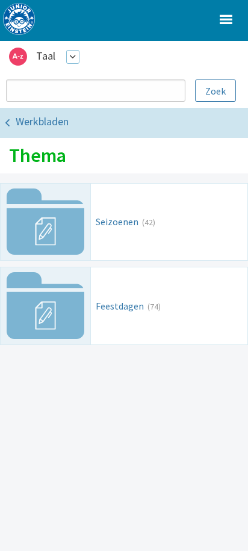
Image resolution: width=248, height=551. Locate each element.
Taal (45, 56)
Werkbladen (42, 121)
